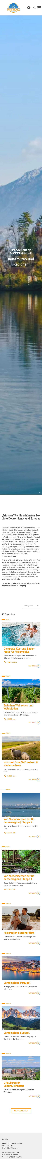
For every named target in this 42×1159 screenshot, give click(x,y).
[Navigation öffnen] (39, 7)
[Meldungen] (28, 8)
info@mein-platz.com (10, 1152)
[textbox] (30, 606)
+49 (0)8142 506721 (13, 1157)
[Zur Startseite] (13, 8)
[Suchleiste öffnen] (34, 7)
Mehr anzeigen (21, 1110)
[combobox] (31, 605)
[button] (40, 492)
